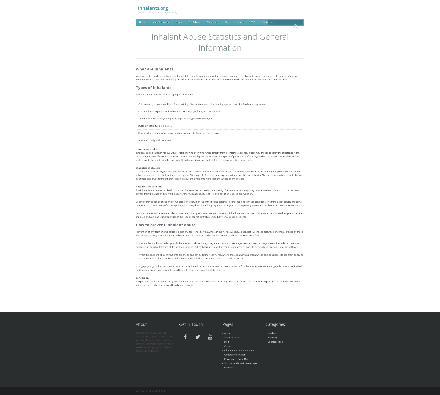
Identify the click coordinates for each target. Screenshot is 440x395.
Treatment (212, 22)
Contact (266, 22)
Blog (226, 341)
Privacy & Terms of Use (236, 358)
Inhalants (272, 333)
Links (227, 22)
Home (142, 22)
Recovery (272, 337)
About (241, 22)
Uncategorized (275, 341)
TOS (253, 22)
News (179, 22)
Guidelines (194, 22)
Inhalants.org (153, 8)
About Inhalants (160, 22)
